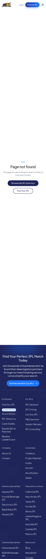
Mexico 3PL (31, 534)
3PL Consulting (32, 429)
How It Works (8, 413)
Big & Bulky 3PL (9, 509)
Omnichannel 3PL (10, 547)
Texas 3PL (30, 501)
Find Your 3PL (32, 5)
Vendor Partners (33, 424)
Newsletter (31, 552)
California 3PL (32, 491)
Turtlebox (30, 453)
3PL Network (31, 404)
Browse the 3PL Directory (23, 183)
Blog (27, 547)
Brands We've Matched (9, 430)
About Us (6, 453)
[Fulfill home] (6, 4)
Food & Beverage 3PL (10, 498)
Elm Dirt (29, 468)
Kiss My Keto (31, 473)
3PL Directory (9, 418)
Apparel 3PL (8, 491)
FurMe (28, 463)
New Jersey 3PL (33, 496)
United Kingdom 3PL (33, 518)
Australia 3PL (31, 524)
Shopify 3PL (8, 514)
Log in (21, 5)
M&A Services (32, 419)
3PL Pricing (30, 409)
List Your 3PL (31, 414)
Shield (28, 478)
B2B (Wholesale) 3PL (10, 554)
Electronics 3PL (10, 504)
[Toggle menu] (42, 4)
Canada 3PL (31, 529)
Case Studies (8, 423)
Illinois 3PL (30, 511)
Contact (6, 458)
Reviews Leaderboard (8, 438)
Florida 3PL (30, 506)
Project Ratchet (33, 458)
